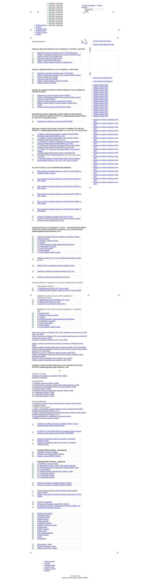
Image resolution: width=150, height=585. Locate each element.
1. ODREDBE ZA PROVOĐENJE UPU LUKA (53, 300)
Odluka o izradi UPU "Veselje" (47, 548)
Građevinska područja (44, 523)
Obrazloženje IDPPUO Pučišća (47, 452)
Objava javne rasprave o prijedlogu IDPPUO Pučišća (54, 485)
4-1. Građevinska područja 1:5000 (43, 392)
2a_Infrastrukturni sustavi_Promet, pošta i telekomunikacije (56, 465)
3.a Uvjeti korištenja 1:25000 (41, 388)
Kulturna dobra (42, 527)
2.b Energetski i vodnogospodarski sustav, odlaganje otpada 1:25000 (54, 387)
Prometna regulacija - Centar (46, 546)
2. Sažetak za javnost (39, 405)
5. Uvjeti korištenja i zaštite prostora (48, 252)
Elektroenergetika (43, 521)
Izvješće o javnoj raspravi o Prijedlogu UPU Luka (53, 277)
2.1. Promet (41, 242)
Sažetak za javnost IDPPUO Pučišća (49, 456)
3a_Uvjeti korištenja (43, 469)
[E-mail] (86, 43)
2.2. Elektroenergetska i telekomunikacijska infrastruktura (55, 244)
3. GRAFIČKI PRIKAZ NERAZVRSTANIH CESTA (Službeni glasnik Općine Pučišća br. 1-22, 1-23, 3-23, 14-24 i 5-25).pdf (58, 159)
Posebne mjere (42, 531)
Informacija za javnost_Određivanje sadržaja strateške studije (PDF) (54, 353)
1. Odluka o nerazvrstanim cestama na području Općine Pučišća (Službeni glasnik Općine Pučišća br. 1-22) (57, 135)
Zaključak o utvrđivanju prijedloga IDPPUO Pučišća (54, 483)
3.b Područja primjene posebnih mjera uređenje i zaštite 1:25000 (52, 390)
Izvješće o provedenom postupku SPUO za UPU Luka (55, 216)
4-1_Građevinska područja (45, 473)
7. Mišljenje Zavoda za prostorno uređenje (45, 418)
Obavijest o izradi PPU (44, 502)
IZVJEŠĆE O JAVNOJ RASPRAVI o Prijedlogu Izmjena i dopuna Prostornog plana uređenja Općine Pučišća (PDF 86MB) (59, 432)
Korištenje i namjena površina (47, 525)
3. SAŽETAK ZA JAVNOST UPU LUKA (51, 304)
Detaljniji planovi (42, 519)
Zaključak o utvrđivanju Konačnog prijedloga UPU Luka (55, 271)
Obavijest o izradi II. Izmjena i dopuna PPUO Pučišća (54, 101)
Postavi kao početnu (88, 5)
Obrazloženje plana (43, 517)
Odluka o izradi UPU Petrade (46, 83)
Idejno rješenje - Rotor (44, 544)
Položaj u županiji (43, 529)
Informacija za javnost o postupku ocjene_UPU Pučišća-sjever (57, 53)
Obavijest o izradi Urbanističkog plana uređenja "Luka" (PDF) (52, 358)
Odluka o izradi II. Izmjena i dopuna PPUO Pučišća (54, 107)
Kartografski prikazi (43, 515)
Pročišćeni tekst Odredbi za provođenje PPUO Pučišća (55, 121)
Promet (39, 537)
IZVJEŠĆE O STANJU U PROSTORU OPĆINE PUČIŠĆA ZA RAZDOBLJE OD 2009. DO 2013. (58, 507)
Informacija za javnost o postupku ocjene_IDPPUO (54, 95)
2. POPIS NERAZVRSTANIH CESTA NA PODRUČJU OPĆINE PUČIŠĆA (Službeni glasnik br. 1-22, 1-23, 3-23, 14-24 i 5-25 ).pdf (59, 154)
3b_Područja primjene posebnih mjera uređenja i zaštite (55, 471)
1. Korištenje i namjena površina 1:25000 (45, 383)
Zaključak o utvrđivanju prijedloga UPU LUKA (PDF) (50, 340)
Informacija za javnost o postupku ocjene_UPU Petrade (55, 73)
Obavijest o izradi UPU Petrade (47, 79)
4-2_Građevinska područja (45, 475)
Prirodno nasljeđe (43, 535)
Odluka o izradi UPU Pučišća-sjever (49, 60)
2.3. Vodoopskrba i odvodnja (46, 246)
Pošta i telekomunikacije (45, 533)
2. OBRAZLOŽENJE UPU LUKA (49, 302)
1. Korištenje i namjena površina (47, 241)
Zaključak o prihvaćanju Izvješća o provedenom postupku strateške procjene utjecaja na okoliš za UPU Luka (59, 219)
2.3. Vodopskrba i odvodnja (46, 321)
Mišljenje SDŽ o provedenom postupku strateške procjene (56, 265)
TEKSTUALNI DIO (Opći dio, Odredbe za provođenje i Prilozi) (58, 237)
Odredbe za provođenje (39, 377)
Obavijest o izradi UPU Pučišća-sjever (49, 58)
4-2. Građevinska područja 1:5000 (43, 394)
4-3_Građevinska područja (45, 477)
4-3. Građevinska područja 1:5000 (43, 396)
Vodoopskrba (41, 539)
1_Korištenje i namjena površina (47, 464)
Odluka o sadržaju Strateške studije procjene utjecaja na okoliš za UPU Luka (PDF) (59, 347)
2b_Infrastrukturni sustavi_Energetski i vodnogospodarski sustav (58, 467)
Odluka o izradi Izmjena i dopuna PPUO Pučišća (53, 504)
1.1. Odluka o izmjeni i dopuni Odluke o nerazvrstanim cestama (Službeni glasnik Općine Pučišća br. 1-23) (57, 139)
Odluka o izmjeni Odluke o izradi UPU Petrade (52, 81)
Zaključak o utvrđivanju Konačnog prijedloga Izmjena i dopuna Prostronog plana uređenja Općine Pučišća (57, 424)
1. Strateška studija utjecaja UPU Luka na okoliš (52, 288)
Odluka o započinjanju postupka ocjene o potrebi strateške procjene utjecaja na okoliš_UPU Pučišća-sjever (59, 55)
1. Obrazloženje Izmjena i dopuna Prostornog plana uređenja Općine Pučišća (56, 403)
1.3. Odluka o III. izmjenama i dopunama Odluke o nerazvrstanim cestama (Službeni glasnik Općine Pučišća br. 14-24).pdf (58, 146)
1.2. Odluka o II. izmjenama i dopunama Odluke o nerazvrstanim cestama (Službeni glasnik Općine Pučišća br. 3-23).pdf (58, 142)
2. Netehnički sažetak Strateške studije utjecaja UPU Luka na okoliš (59, 290)
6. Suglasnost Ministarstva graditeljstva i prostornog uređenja (51, 416)
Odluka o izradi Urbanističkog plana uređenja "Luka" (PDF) (51, 360)
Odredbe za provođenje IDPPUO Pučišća (50, 454)
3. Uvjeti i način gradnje (45, 248)
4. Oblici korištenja (43, 250)
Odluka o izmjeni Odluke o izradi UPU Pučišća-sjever (54, 62)
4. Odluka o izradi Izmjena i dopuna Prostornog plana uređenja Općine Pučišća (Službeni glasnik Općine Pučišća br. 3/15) (57, 410)
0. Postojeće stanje (43, 239)
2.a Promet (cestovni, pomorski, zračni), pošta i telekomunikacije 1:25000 (55, 385)
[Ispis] (82, 42)
